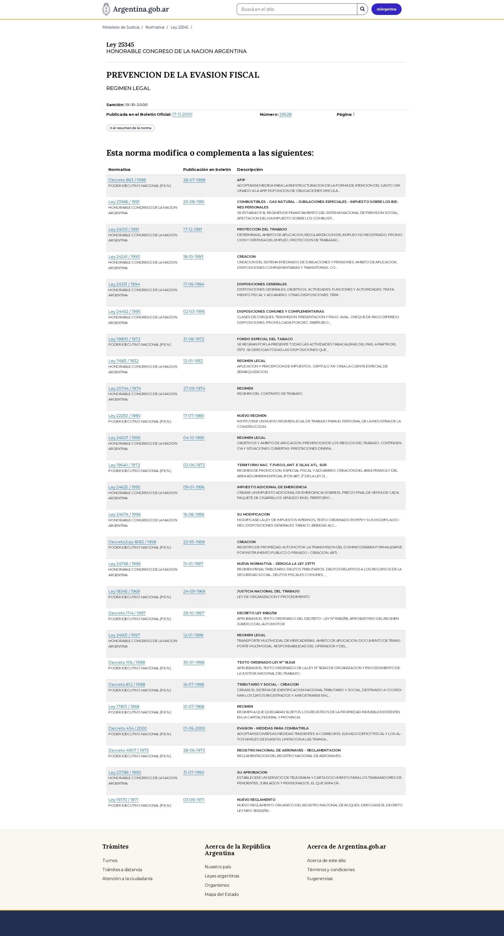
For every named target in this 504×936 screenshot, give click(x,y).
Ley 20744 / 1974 (124, 388)
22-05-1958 (194, 541)
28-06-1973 (194, 750)
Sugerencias (320, 878)
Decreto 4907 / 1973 (128, 750)
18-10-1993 (193, 256)
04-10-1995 (193, 437)
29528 (285, 114)
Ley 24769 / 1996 (124, 563)
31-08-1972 (193, 338)
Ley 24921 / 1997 (124, 635)
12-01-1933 (193, 360)
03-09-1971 (193, 799)
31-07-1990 (193, 772)
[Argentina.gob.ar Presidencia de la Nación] (135, 9)
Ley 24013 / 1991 (123, 229)
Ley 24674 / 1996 (124, 514)
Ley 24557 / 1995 (124, 437)
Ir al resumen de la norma (130, 128)
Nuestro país (218, 866)
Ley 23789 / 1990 (124, 772)
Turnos (109, 860)
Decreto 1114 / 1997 (127, 613)
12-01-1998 (193, 635)
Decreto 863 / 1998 (127, 179)
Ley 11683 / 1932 (123, 360)
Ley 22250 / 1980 (124, 415)
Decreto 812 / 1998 (126, 684)
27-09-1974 (194, 388)
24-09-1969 (194, 591)
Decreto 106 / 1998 (126, 662)
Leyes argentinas (222, 876)
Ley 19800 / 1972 (124, 338)
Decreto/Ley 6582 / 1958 (132, 541)
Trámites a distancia (122, 869)
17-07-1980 (193, 415)
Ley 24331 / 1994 (124, 284)
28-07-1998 (194, 179)
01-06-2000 (194, 728)
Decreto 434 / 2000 (127, 728)
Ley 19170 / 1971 (123, 799)
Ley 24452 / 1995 (124, 311)
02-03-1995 (194, 311)
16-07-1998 (193, 684)
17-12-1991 (192, 229)
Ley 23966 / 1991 (124, 201)
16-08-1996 (193, 514)
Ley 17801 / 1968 (123, 706)
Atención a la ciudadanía (127, 878)
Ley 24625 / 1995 (124, 487)
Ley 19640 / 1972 (124, 464)
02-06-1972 (194, 464)
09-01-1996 (193, 487)
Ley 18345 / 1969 (124, 591)
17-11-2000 (182, 114)
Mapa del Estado (222, 894)
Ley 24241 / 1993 (124, 256)
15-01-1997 (193, 563)
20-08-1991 (193, 201)
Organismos (217, 885)
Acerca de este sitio (326, 860)
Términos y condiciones (331, 869)
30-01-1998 (193, 662)
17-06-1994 (193, 284)
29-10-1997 (193, 613)
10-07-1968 (193, 706)
